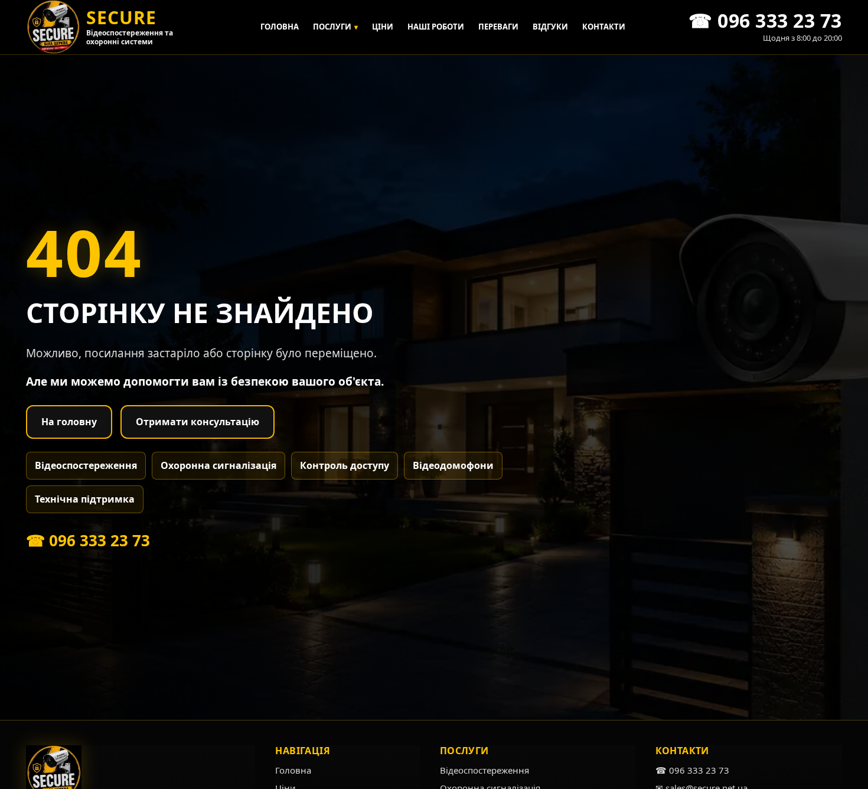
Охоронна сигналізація (218, 465)
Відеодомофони (453, 465)
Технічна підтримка (85, 499)
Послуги (335, 26)
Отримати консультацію (197, 421)
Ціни (382, 26)
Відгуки (550, 26)
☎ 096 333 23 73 (88, 540)
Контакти (603, 26)
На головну (69, 421)
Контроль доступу (344, 465)
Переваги (498, 26)
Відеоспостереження (86, 465)
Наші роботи (435, 26)
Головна (279, 26)
